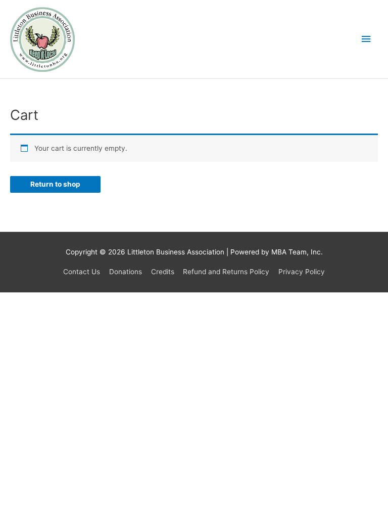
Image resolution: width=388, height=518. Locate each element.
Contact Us (81, 272)
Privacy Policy (301, 272)
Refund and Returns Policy (226, 272)
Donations (125, 272)
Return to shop (55, 184)
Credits (162, 272)
